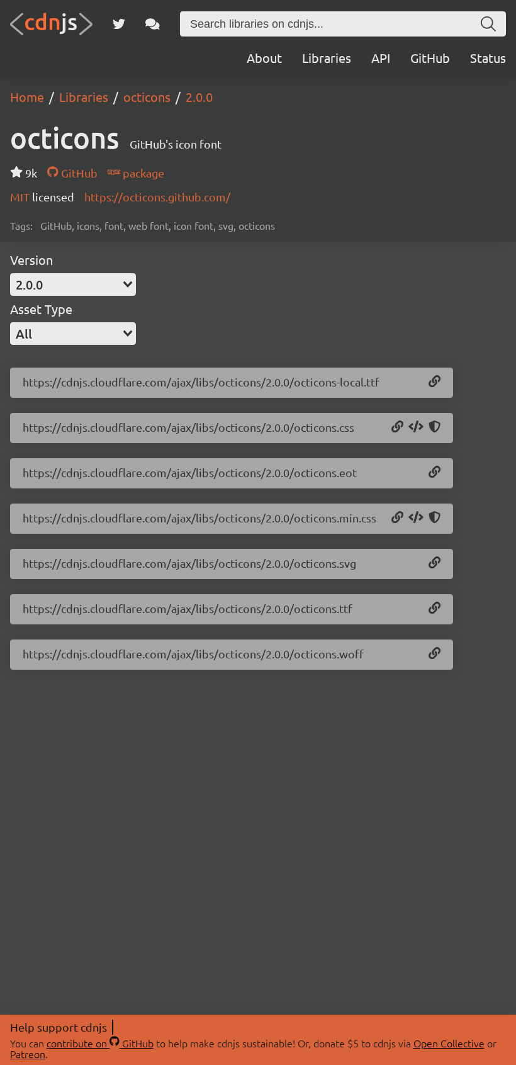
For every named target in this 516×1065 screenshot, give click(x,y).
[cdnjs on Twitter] (119, 24)
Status (488, 57)
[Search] (488, 23)
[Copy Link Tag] (415, 427)
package (142, 172)
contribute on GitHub (100, 1043)
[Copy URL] (434, 382)
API (380, 57)
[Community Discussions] (152, 24)
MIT (21, 196)
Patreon (27, 1054)
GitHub (430, 57)
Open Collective (449, 1043)
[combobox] (73, 284)
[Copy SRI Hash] (434, 427)
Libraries (326, 57)
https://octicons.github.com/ (157, 196)
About (264, 57)
